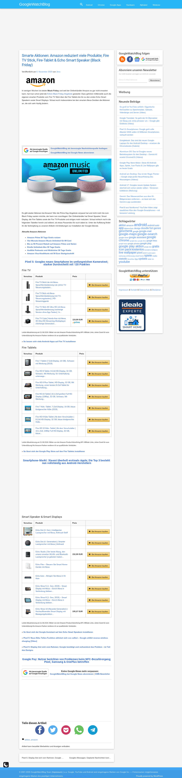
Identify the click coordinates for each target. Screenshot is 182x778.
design (137, 228)
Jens (58, 72)
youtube (124, 261)
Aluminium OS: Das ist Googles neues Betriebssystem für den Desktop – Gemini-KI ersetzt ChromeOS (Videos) (138, 154)
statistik (123, 258)
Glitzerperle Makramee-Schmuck (77, 776)
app (121, 228)
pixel (139, 252)
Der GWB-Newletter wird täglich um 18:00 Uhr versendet (137, 74)
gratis (155, 246)
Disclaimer (156, 290)
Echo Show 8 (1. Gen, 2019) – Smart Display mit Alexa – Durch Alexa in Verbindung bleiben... (51, 600)
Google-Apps (115, 5)
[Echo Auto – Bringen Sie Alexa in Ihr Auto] (28, 577)
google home (123, 243)
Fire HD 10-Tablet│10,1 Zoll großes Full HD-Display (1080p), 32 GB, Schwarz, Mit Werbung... (54, 396)
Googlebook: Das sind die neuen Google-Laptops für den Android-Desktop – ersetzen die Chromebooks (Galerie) (140, 143)
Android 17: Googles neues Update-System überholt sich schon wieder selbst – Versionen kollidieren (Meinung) (139, 188)
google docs (134, 241)
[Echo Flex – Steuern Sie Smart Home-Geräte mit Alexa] (28, 566)
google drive (142, 241)
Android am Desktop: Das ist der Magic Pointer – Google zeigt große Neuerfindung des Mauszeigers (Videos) (139, 177)
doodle (145, 228)
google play (145, 243)
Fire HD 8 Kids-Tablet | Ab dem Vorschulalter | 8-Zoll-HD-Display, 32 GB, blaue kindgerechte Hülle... (55, 419)
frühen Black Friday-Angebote (59, 94)
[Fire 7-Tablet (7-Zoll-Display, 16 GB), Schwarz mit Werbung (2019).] (28, 362)
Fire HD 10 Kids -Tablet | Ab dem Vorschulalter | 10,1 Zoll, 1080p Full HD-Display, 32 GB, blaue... (56, 430)
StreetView (130, 259)
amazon (34, 740)
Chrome (101, 5)
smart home (139, 256)
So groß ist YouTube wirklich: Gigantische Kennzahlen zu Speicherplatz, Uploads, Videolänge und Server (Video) (137, 109)
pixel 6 (145, 253)
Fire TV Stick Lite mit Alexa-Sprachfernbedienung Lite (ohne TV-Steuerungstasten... (51, 284)
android (140, 224)
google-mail (145, 231)
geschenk (125, 231)
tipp (136, 259)
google (136, 231)
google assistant (137, 237)
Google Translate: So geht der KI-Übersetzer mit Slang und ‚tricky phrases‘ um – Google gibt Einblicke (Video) (139, 121)
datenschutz (129, 228)
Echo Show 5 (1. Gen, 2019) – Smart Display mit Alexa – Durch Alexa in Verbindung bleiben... (51, 588)
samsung (122, 256)
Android (89, 5)
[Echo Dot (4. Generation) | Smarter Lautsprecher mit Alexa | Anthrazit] (28, 543)
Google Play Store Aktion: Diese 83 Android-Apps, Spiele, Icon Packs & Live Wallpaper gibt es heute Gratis (139, 165)
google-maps (128, 234)
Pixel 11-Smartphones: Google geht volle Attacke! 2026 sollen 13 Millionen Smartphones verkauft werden (139, 132)
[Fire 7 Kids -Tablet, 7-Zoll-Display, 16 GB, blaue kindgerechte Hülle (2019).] (28, 408)
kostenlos (138, 249)
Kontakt (134, 290)
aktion (27, 740)
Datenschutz (144, 290)
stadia (154, 256)
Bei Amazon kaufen (100, 285)
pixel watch (151, 253)
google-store (123, 238)
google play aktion (131, 246)
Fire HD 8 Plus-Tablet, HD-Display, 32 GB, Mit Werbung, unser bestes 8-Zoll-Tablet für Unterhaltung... (55, 385)
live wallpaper (127, 252)
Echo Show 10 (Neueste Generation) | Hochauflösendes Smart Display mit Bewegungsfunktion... (52, 611)
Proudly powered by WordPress (149, 776)
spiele (148, 255)
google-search (147, 234)
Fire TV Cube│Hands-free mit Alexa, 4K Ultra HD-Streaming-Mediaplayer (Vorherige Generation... (51, 321)
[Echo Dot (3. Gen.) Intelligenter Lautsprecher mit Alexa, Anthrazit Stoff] (28, 531)
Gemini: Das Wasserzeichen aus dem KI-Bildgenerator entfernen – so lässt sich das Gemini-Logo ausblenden (138, 199)
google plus (148, 247)
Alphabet (143, 5)
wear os (151, 259)
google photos (134, 243)
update (142, 258)
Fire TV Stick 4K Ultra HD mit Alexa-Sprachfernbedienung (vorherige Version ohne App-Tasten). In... (51, 309)
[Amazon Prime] (76, 322)
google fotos (152, 241)
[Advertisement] (91, 30)
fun (151, 228)
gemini (157, 228)
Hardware (130, 5)
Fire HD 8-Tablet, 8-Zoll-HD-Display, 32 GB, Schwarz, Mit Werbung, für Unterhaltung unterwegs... (54, 373)
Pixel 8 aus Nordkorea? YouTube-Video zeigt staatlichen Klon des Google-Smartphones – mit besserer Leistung (140, 210)
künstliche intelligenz (151, 250)
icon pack (125, 249)
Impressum (123, 290)
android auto (153, 225)
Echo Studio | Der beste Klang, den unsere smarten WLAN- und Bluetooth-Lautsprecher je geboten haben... (52, 554)
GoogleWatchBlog (34, 4)
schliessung (130, 256)
